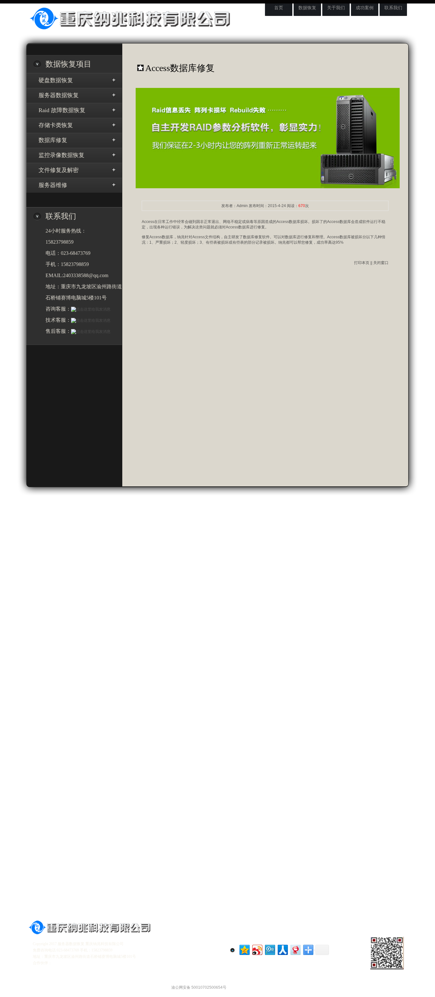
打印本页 (361, 263)
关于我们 (336, 7)
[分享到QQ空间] (244, 949)
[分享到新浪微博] (257, 949)
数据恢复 (307, 7)
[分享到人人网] (282, 949)
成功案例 (365, 7)
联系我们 (393, 7)
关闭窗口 (381, 263)
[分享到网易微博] (295, 949)
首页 (278, 7)
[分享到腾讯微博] (269, 949)
